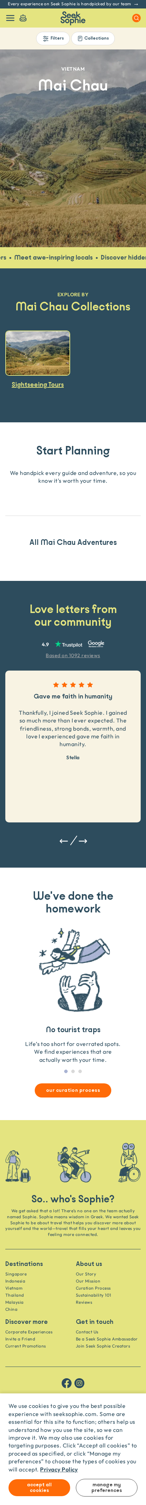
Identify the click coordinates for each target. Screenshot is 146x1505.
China (11, 1309)
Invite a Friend (20, 1339)
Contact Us (87, 1331)
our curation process (73, 1090)
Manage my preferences (106, 1487)
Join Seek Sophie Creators (103, 1346)
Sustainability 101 (93, 1295)
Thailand (14, 1295)
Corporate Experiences (28, 1331)
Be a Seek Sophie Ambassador (107, 1339)
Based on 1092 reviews (73, 655)
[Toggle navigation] (10, 18)
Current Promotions (25, 1346)
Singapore (16, 1274)
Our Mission (88, 1281)
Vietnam (13, 1288)
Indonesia (15, 1281)
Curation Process (93, 1288)
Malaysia (14, 1302)
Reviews (84, 1302)
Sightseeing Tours (38, 384)
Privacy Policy (59, 1469)
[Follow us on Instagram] (79, 1383)
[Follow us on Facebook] (67, 1383)
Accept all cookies (39, 1487)
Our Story (86, 1274)
